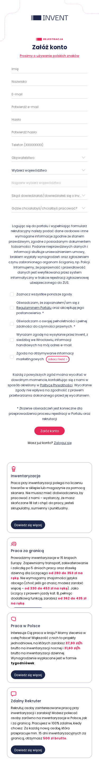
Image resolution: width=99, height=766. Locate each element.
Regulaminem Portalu (33, 307)
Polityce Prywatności (56, 385)
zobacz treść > (57, 359)
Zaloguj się (63, 443)
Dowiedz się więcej (28, 525)
